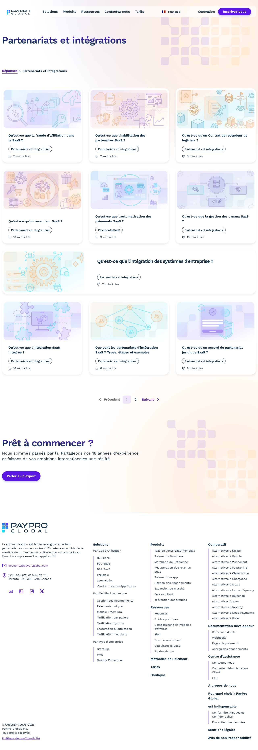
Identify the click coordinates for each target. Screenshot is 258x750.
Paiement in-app (166, 577)
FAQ (214, 678)
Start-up (103, 649)
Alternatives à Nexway (227, 607)
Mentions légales (221, 730)
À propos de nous (222, 685)
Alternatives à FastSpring (229, 567)
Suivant (148, 399)
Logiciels (103, 574)
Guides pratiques (166, 619)
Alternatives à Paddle (227, 556)
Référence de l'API (224, 632)
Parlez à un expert (21, 476)
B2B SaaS (103, 557)
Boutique (158, 675)
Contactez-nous (117, 11)
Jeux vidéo (104, 580)
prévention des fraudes (170, 599)
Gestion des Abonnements (115, 600)
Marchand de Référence (171, 562)
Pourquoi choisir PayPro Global (227, 696)
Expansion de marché (169, 588)
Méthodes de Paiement (169, 659)
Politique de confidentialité (21, 738)
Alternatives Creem (225, 601)
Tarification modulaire (112, 634)
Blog (157, 634)
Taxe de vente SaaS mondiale (174, 550)
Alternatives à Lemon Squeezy (233, 590)
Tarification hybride (110, 623)
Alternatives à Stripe (226, 550)
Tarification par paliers (112, 617)
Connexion (206, 11)
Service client (163, 594)
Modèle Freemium (109, 611)
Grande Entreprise (110, 660)
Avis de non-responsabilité (229, 738)
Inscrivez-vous (234, 11)
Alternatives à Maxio (226, 584)
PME (100, 654)
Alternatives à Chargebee (229, 578)
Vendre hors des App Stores (116, 586)
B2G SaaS (103, 569)
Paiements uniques (110, 606)
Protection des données (228, 722)
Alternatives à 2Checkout (229, 562)
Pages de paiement (225, 643)
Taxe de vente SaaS (167, 640)
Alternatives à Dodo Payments (233, 612)
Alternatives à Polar (225, 618)
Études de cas (164, 651)
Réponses (10, 71)
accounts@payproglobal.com (28, 565)
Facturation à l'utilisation (114, 628)
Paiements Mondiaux (168, 556)
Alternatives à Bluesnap (228, 595)
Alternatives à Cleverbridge (231, 573)
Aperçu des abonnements (230, 649)
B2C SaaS (103, 563)
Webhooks (219, 637)
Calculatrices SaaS (167, 645)
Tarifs (139, 11)
